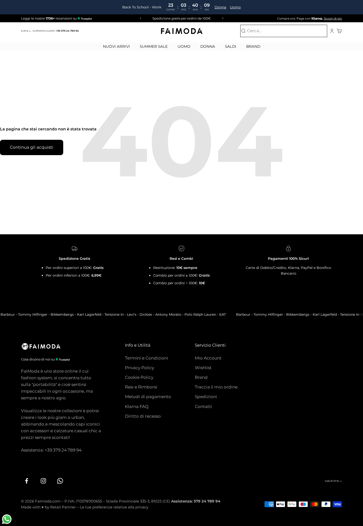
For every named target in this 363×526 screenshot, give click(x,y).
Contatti (203, 406)
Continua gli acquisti (31, 147)
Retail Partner (63, 507)
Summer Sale (154, 46)
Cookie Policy (139, 377)
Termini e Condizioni (146, 358)
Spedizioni (206, 396)
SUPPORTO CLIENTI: (56, 30)
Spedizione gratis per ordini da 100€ (181, 18)
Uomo (235, 7)
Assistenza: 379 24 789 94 (195, 501)
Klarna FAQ (136, 406)
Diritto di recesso (143, 416)
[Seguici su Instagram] (43, 481)
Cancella (317, 30)
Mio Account (208, 358)
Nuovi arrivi (116, 46)
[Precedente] (139, 18)
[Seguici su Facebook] (26, 481)
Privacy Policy (139, 367)
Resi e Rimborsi (141, 386)
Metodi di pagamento (148, 396)
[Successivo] (223, 18)
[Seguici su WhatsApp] (60, 481)
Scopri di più (333, 18)
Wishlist (203, 367)
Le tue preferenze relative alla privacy (114, 507)
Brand (253, 46)
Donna (220, 7)
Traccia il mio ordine (216, 386)
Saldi (230, 46)
